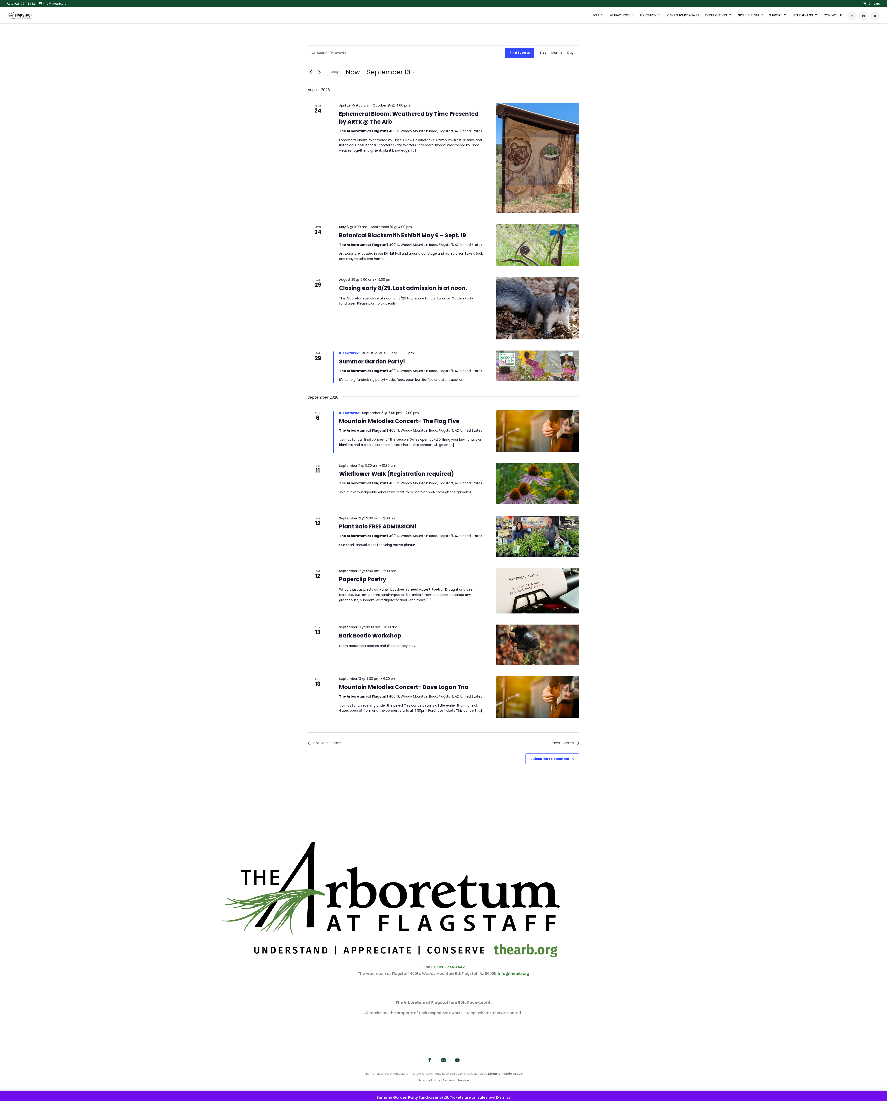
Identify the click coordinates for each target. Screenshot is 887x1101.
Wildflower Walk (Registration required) (396, 474)
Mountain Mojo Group (505, 1074)
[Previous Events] (310, 72)
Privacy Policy (429, 1080)
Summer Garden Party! (372, 361)
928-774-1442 (451, 967)
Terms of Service (455, 1080)
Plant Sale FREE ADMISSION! (377, 526)
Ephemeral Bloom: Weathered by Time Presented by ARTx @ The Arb (409, 117)
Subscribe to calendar (550, 758)
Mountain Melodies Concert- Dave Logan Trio (403, 687)
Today (334, 72)
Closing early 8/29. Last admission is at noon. (403, 288)
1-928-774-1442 (22, 3)
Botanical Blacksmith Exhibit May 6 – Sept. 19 (402, 235)
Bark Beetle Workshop (370, 635)
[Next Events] (319, 72)
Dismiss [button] (503, 1097)
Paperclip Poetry (362, 579)
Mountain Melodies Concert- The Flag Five (399, 421)
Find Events (520, 52)
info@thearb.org (513, 973)
